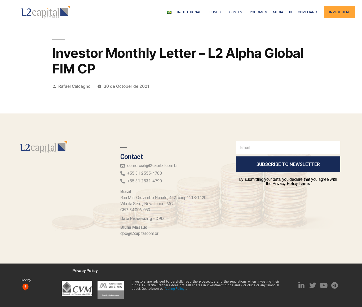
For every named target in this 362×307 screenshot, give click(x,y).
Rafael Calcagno (74, 86)
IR (290, 12)
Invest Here (339, 12)
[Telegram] (334, 285)
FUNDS (215, 12)
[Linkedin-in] (301, 285)
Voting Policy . (175, 289)
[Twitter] (312, 285)
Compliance (308, 12)
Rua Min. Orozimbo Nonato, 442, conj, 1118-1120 (163, 197)
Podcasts (258, 12)
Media (278, 12)
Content (236, 12)
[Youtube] (323, 285)
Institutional (189, 12)
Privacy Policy (85, 270)
